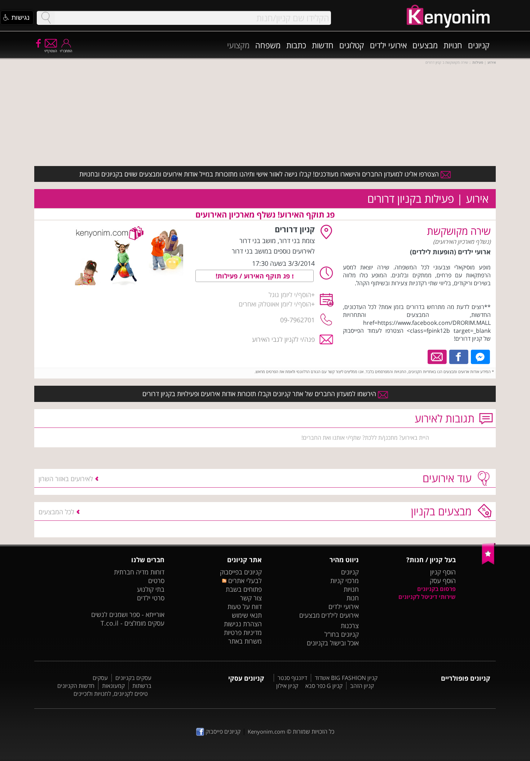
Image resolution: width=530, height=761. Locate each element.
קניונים (479, 45)
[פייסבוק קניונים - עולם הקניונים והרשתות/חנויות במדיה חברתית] (37, 43)
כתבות (296, 45)
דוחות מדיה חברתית (139, 572)
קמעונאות (113, 686)
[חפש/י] (46, 18)
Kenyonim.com (266, 731)
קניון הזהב (362, 686)
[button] (17, 17)
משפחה (268, 45)
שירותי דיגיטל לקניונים (427, 597)
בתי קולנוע (150, 589)
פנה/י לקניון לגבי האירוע (283, 339)
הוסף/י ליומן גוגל (290, 294)
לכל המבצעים (56, 511)
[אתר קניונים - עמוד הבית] (489, 563)
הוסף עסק (443, 580)
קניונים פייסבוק (222, 731)
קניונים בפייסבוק (241, 572)
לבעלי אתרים (243, 580)
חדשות (323, 45)
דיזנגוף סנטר (292, 678)
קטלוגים (351, 45)
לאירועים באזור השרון (66, 478)
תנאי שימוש (247, 615)
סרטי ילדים (150, 598)
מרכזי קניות (344, 580)
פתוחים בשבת (244, 589)
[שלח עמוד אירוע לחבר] (437, 356)
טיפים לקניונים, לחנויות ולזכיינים (111, 694)
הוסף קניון (443, 572)
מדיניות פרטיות (243, 632)
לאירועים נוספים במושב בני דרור (273, 251)
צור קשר (251, 598)
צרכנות (350, 625)
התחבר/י (66, 50)
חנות (352, 598)
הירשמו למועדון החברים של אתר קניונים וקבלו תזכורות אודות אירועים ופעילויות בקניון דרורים (260, 393)
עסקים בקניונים (133, 678)
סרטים (156, 580)
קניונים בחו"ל (341, 634)
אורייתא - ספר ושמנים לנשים (127, 614)
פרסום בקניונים (436, 589)
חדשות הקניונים (75, 686)
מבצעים (425, 45)
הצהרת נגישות (243, 623)
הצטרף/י (50, 50)
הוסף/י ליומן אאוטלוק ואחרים (275, 304)
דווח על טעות (245, 606)
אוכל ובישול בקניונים (333, 643)
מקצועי (238, 45)
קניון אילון (287, 686)
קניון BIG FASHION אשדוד (346, 678)
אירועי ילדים (388, 45)
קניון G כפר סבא (324, 686)
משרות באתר (245, 641)
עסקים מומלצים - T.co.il (132, 623)
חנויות (452, 45)
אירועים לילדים (340, 615)
